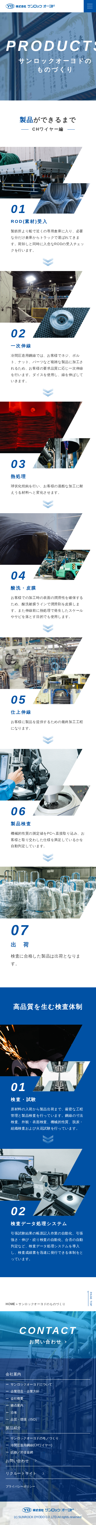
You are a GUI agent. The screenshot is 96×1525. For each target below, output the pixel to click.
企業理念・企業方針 (25, 1391)
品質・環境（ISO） (25, 1419)
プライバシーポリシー (20, 1486)
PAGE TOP (91, 1299)
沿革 (14, 1412)
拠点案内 (17, 1405)
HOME (10, 1304)
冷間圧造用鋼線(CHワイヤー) (31, 1445)
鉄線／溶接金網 (22, 1452)
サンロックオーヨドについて (31, 1384)
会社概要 (17, 1398)
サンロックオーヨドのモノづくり (35, 1438)
